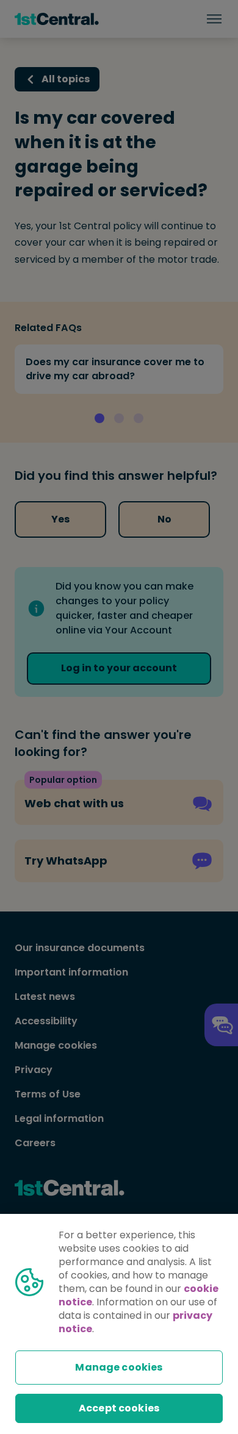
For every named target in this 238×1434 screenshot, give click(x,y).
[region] (119, 1324)
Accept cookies (119, 1408)
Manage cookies (118, 1367)
